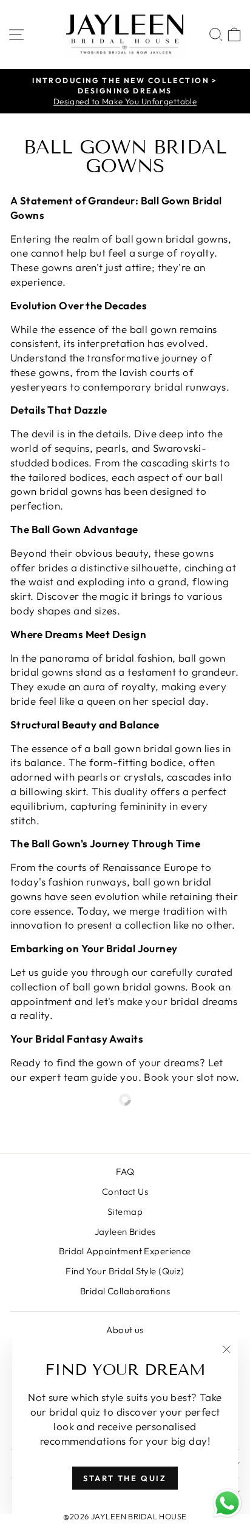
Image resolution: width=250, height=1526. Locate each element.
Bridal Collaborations (125, 1291)
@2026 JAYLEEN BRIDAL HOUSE (124, 1516)
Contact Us (125, 1191)
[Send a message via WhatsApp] (227, 1503)
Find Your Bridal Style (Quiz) (125, 1271)
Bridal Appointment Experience (125, 1251)
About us (124, 1330)
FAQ (125, 1171)
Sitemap (125, 1211)
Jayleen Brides (125, 1231)
